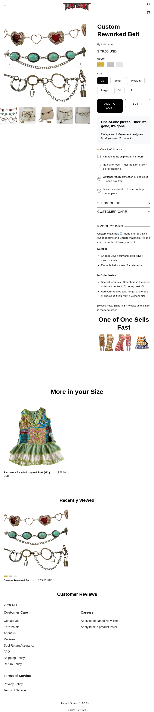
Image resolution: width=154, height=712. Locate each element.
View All (11, 605)
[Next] (80, 64)
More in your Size (77, 392)
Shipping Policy (14, 658)
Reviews (9, 639)
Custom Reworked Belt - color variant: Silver (10, 576)
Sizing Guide (108, 203)
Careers (87, 612)
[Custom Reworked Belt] (8, 115)
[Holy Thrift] (77, 7)
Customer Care (112, 212)
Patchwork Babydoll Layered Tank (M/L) (27, 472)
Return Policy (13, 664)
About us (10, 633)
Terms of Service (17, 676)
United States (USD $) (75, 703)
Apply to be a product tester (99, 627)
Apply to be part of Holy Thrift (100, 620)
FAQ (7, 651)
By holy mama (105, 44)
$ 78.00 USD (45, 580)
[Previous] (9, 64)
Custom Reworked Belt (17, 580)
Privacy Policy (13, 684)
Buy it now (137, 104)
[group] (105, 343)
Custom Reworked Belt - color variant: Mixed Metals (15, 576)
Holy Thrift (81, 710)
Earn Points (11, 627)
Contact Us (11, 620)
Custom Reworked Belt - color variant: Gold (6, 576)
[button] (148, 4)
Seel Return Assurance (19, 645)
